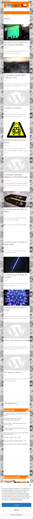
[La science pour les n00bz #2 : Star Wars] (16, 265)
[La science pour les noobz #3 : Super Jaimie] (16, 232)
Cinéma (5, 80)
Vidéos (9, 180)
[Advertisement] (17, 460)
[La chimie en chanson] (16, 98)
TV (8, 145)
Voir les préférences (16, 515)
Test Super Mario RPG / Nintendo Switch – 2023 (14, 441)
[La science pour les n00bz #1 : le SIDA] (16, 298)
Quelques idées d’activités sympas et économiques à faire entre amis (12, 419)
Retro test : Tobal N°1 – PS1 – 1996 (11, 437)
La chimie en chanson (12, 108)
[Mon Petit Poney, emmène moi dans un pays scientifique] (16, 32)
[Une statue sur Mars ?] (16, 362)
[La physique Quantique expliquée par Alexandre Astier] (16, 165)
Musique (5, 111)
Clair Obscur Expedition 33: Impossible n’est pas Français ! (15, 414)
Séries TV (6, 214)
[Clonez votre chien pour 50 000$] (16, 330)
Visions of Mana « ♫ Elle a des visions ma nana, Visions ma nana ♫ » (15, 424)
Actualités (6, 247)
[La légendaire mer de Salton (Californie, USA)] (16, 65)
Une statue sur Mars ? (13, 372)
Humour (5, 180)
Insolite (5, 48)
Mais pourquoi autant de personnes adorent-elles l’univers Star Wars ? (15, 433)
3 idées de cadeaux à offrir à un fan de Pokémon (15, 444)
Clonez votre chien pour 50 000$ (16, 340)
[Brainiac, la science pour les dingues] (16, 130)
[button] (30, 485)
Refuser (16, 510)
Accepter (16, 505)
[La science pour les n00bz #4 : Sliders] (16, 199)
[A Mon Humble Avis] (16, 5)
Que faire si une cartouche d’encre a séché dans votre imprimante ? (15, 428)
